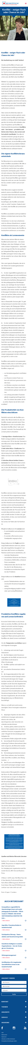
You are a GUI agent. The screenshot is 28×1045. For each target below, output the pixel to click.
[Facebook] (2, 1028)
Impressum (3, 1036)
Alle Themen (6, 982)
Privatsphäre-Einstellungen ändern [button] (9, 1041)
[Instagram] (14, 1028)
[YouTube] (25, 1028)
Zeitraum (5, 990)
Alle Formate (6, 986)
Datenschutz (4, 1034)
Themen (4, 1007)
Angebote (5, 1012)
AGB (2, 1032)
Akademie (5, 1022)
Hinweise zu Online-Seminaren (8, 1039)
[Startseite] (10, 3)
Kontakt (4, 1002)
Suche (14, 994)
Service (4, 1017)
